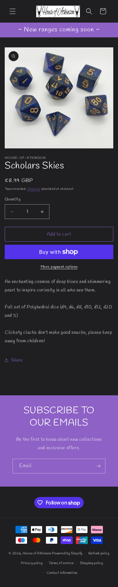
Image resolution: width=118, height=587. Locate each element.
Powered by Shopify (67, 553)
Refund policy (99, 553)
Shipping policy (91, 563)
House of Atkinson (37, 553)
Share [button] (17, 360)
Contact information (62, 573)
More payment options (59, 266)
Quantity (12, 199)
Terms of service (61, 563)
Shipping (33, 189)
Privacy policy (32, 563)
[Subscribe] (98, 466)
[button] (13, 11)
